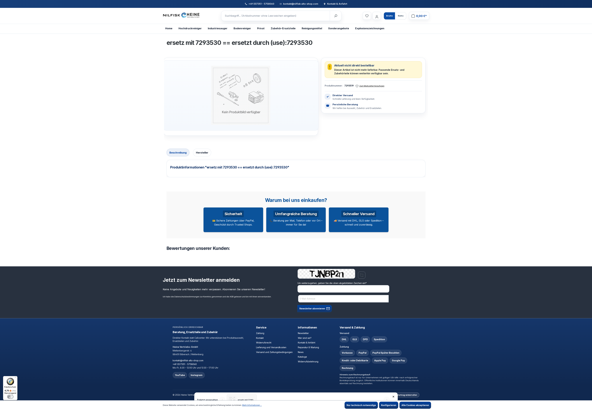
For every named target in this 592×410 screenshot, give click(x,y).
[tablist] (296, 153)
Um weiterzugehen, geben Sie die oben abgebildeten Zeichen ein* (332, 283)
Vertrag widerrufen (407, 395)
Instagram (196, 375)
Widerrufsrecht (263, 342)
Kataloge (302, 356)
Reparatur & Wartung (308, 347)
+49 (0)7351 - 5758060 (185, 364)
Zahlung (260, 333)
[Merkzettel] (367, 16)
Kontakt (260, 338)
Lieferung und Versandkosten (271, 347)
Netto (400, 15)
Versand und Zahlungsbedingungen (274, 352)
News (301, 352)
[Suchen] (335, 16)
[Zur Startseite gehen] (181, 15)
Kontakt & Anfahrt (306, 342)
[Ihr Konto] (377, 16)
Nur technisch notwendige (361, 405)
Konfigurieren (388, 405)
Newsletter (303, 333)
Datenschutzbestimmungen (186, 296)
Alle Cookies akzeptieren (415, 405)
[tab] (177, 152)
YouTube (180, 375)
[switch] (10, 397)
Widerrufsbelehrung (308, 361)
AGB (232, 296)
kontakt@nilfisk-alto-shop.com (188, 360)
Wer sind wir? (304, 338)
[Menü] (15, 378)
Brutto (389, 15)
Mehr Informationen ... (252, 405)
